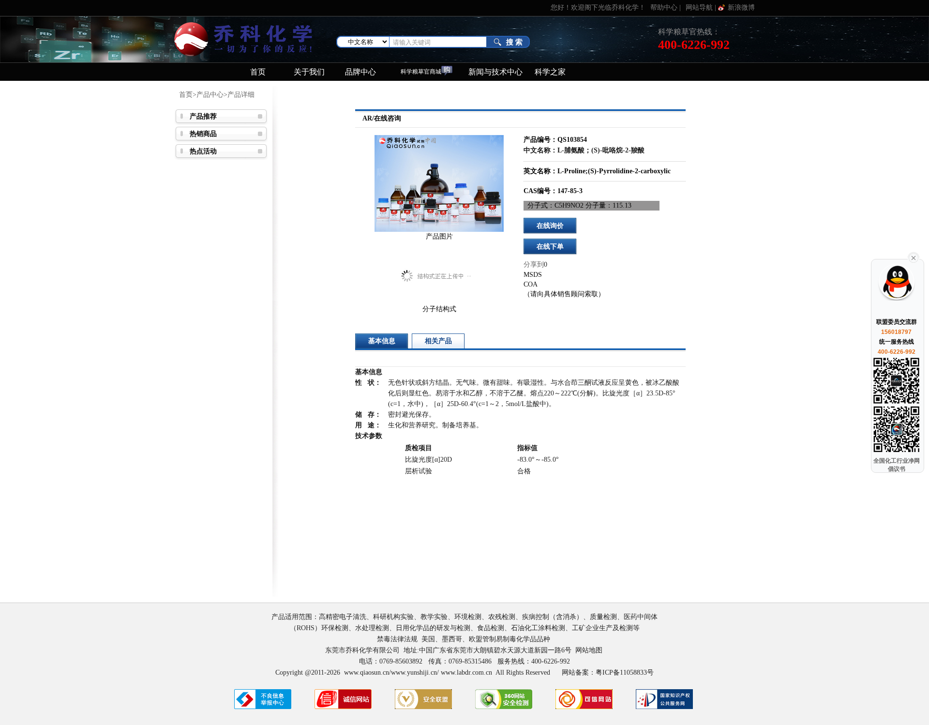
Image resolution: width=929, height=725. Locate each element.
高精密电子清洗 (342, 616)
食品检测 (490, 628)
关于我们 (309, 72)
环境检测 (467, 616)
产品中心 (210, 94)
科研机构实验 (393, 616)
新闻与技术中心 (495, 72)
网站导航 (699, 7)
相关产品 (438, 341)
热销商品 (203, 133)
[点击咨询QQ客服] (895, 287)
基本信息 (381, 341)
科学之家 (550, 72)
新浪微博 (741, 7)
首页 (258, 72)
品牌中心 (360, 72)
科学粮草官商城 (421, 72)
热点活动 (203, 151)
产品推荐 (203, 116)
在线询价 (550, 225)
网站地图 (588, 650)
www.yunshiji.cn (414, 672)
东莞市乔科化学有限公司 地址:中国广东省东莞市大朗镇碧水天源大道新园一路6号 (450, 650)
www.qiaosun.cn (366, 672)
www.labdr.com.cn (466, 672)
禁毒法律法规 (397, 639)
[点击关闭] (913, 257)
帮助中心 (663, 7)
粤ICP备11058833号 (625, 672)
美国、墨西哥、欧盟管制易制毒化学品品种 (486, 639)
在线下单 (550, 246)
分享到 (534, 264)
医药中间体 (641, 616)
